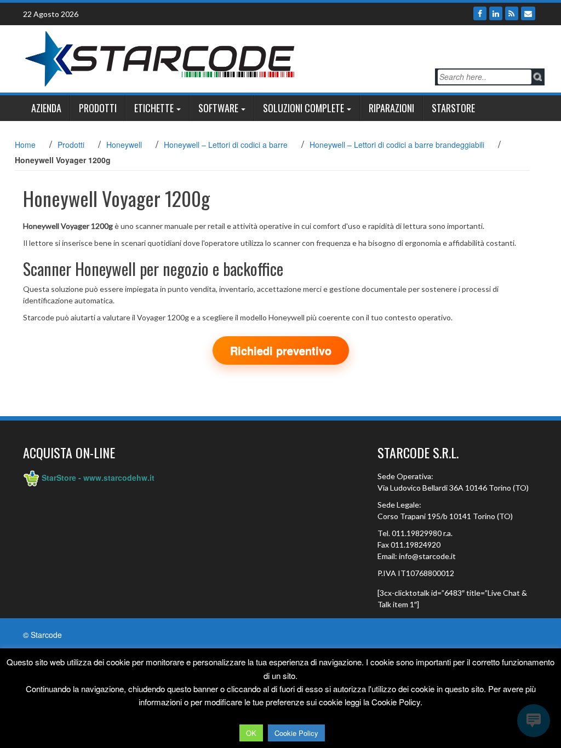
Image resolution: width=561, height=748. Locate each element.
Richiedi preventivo (280, 350)
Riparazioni (391, 108)
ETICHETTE (154, 108)
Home (25, 144)
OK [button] (251, 733)
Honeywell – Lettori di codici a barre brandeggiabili (397, 144)
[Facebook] (479, 13)
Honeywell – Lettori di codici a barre (226, 144)
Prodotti (98, 108)
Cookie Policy (296, 733)
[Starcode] (160, 57)
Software (218, 108)
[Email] (528, 13)
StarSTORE (453, 108)
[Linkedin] (495, 13)
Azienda (46, 108)
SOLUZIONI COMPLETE (303, 108)
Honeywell (124, 144)
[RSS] (511, 13)
